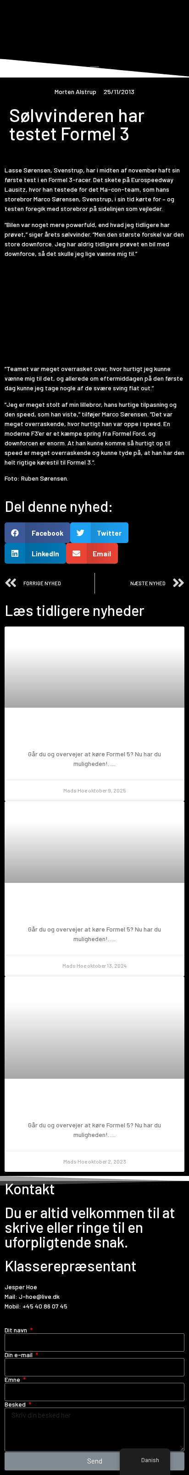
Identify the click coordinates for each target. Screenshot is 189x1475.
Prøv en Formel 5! (94, 733)
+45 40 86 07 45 (44, 1306)
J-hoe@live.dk (39, 1296)
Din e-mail (19, 1355)
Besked (16, 1404)
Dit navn (16, 1330)
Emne (13, 1379)
